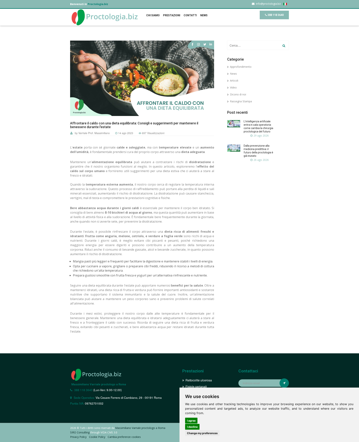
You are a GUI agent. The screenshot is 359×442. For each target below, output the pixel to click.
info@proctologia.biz (268, 3)
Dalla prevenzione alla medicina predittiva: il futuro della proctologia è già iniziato (258, 150)
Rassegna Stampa (241, 101)
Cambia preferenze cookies (124, 437)
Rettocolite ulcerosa (198, 380)
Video (233, 87)
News (233, 73)
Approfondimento (240, 66)
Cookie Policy (97, 437)
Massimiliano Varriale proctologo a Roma (98, 384)
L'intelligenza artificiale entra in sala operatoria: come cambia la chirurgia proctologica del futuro (258, 126)
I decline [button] (192, 426)
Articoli (234, 80)
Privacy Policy (78, 437)
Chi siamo (153, 15)
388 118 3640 (275, 14)
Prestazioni (171, 15)
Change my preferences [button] (202, 433)
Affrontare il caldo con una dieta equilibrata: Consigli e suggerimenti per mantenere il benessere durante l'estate (134, 125)
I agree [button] (191, 420)
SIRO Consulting (80, 432)
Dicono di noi (238, 94)
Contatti (190, 15)
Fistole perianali (196, 386)
